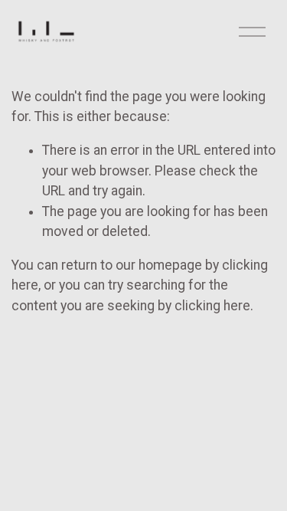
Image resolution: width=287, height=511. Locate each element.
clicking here (212, 305)
